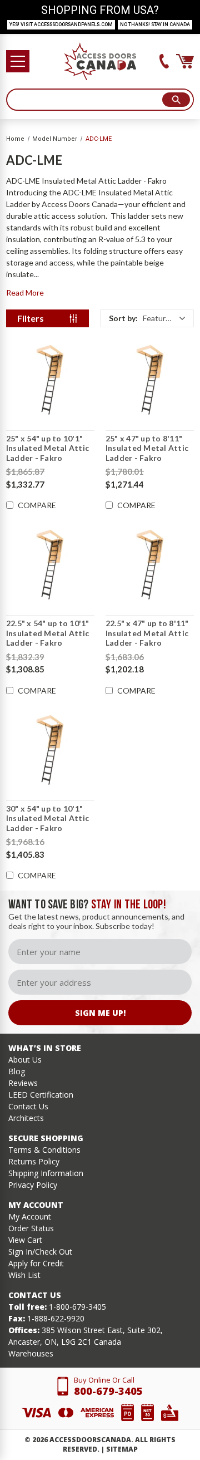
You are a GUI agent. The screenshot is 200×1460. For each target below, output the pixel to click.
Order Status (31, 1228)
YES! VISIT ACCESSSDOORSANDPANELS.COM (61, 24)
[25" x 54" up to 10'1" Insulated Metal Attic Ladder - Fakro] (50, 380)
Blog (16, 1071)
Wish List (24, 1275)
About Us (25, 1059)
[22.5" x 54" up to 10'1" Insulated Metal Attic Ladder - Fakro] (50, 565)
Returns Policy (33, 1161)
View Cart (25, 1240)
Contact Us (28, 1106)
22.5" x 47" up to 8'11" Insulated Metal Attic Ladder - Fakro (147, 632)
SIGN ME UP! (100, 1012)
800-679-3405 (108, 1391)
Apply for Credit (36, 1263)
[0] (185, 61)
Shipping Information (45, 1173)
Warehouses (30, 1353)
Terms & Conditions (44, 1149)
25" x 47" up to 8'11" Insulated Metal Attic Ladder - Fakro (147, 448)
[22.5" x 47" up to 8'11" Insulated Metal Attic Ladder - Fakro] (150, 565)
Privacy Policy (32, 1184)
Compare (37, 505)
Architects (26, 1118)
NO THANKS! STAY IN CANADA (155, 24)
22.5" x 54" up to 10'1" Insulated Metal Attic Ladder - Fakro (47, 632)
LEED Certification (40, 1094)
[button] (147, 318)
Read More (25, 292)
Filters (30, 318)
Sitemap (122, 1449)
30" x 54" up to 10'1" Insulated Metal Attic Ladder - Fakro (47, 818)
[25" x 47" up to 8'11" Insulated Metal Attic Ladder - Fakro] (150, 380)
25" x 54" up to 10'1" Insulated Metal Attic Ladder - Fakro (47, 448)
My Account (29, 1216)
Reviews (23, 1083)
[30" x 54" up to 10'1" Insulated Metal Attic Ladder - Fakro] (50, 750)
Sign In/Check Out (40, 1251)
